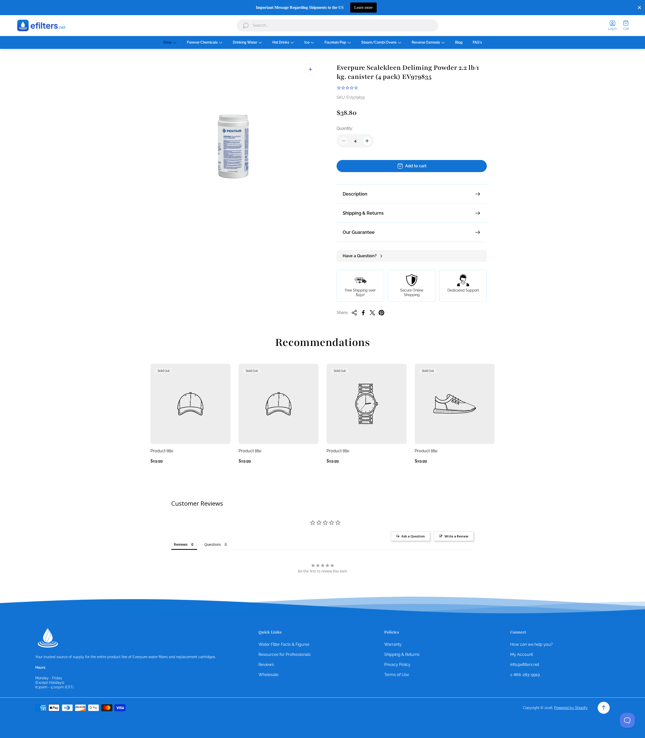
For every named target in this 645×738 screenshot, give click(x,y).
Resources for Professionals (285, 654)
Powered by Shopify (571, 708)
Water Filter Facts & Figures (284, 644)
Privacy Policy (397, 664)
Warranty (393, 644)
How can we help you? (531, 644)
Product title (161, 450)
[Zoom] (310, 69)
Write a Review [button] (456, 536)
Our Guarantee (359, 232)
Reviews (266, 664)
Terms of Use (396, 674)
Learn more (363, 7)
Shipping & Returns (363, 213)
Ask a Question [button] (413, 536)
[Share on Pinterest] (381, 313)
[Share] (354, 313)
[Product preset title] (190, 404)
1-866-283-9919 (525, 674)
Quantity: (345, 128)
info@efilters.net (524, 664)
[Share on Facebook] (363, 313)
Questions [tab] (212, 544)
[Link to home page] (47, 638)
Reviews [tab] (180, 544)
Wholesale (268, 674)
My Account (521, 654)
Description (355, 194)
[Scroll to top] (604, 708)
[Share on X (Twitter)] (372, 313)
